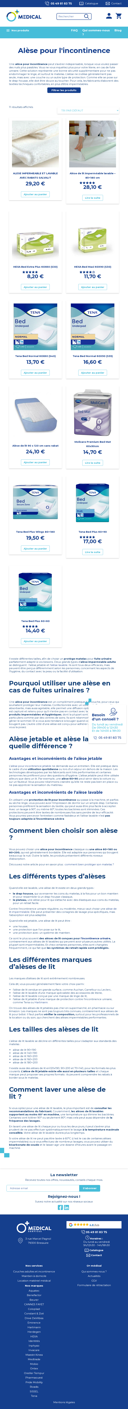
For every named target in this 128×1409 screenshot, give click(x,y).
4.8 (92, 1224)
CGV (94, 1280)
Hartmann (41, 1002)
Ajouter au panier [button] (35, 194)
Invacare (34, 1350)
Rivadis (34, 1386)
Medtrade (34, 1359)
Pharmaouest (34, 1377)
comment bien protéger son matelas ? (89, 864)
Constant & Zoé (34, 1313)
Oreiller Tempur (34, 1373)
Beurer (34, 1299)
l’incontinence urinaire (95, 938)
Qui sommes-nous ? (94, 1271)
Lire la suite (92, 197)
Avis (96, 1224)
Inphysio (34, 1345)
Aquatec (34, 1290)
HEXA (34, 1336)
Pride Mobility (34, 1382)
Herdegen (34, 1331)
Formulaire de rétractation (94, 1285)
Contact (116, 3)
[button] (88, 182)
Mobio (34, 1364)
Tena (34, 1396)
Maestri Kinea (34, 1354)
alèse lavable (59, 665)
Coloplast (34, 1309)
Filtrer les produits (64, 90)
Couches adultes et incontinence (34, 1271)
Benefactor (34, 1295)
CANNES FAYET (34, 1304)
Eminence (34, 1322)
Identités (34, 1341)
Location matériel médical (34, 1280)
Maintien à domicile (34, 1276)
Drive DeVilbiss (34, 1318)
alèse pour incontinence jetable (31, 766)
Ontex (34, 1368)
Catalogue (91, 3)
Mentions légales (64, 1402)
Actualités (94, 1276)
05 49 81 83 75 (61, 3)
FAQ (74, 30)
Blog (118, 30)
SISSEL (34, 1391)
